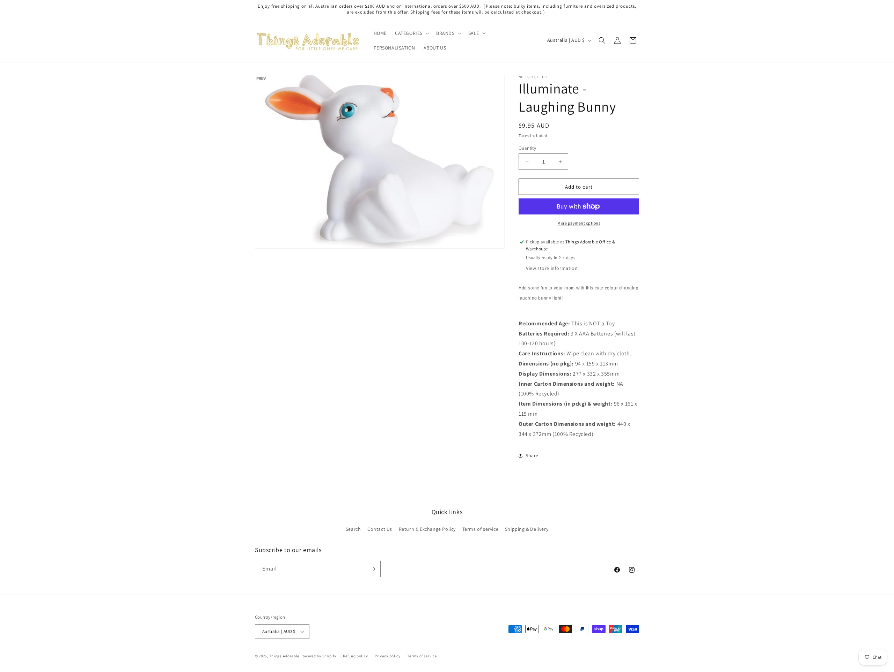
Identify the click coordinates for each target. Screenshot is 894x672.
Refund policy (355, 656)
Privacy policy (388, 656)
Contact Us (379, 529)
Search (353, 529)
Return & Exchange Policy (427, 529)
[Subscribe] (372, 569)
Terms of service (480, 529)
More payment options (578, 223)
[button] (411, 33)
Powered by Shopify (318, 656)
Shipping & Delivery (526, 529)
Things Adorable (284, 656)
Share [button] (532, 455)
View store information (552, 268)
